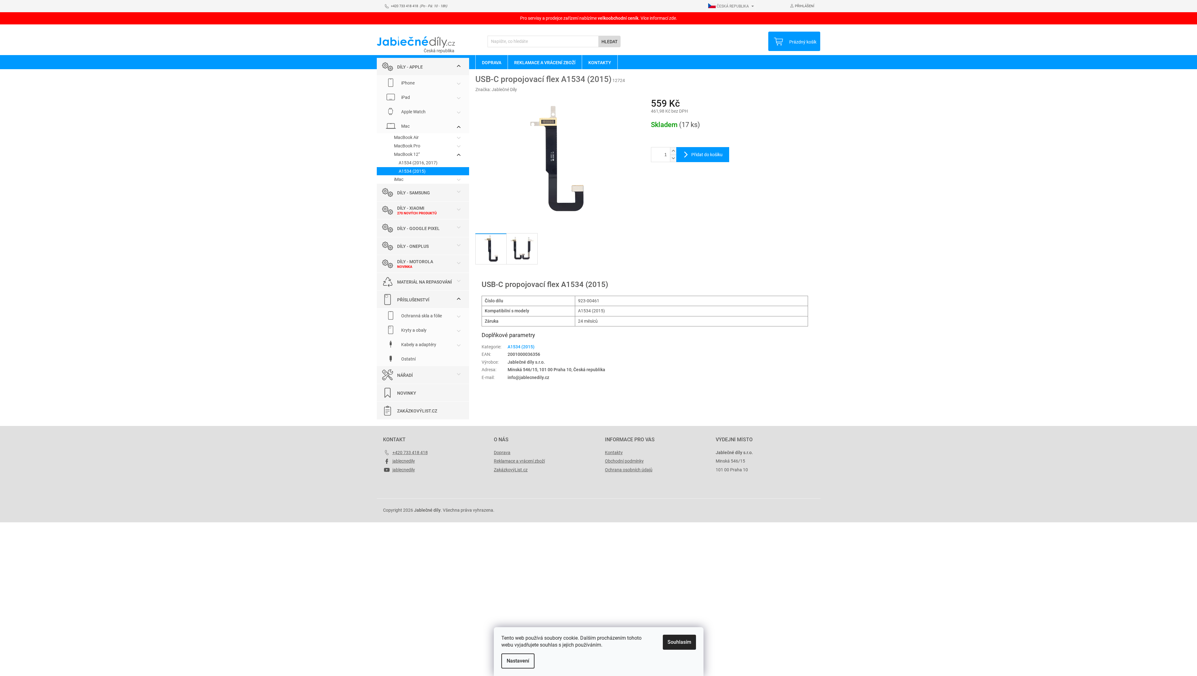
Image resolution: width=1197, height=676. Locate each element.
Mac (405, 126)
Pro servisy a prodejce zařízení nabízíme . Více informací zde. (598, 18)
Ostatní (408, 358)
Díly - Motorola (415, 261)
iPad (405, 97)
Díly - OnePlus (413, 246)
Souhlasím (679, 642)
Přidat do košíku (707, 154)
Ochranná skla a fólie (421, 315)
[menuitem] (491, 62)
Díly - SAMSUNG (413, 192)
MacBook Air (406, 137)
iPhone (407, 82)
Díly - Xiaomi (410, 208)
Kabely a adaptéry (418, 344)
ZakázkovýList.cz (417, 410)
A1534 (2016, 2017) (418, 162)
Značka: (496, 89)
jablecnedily (403, 460)
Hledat (609, 41)
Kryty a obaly (413, 330)
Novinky (406, 393)
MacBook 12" (407, 154)
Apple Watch (413, 111)
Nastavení (518, 661)
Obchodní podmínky (624, 460)
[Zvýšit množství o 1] (673, 151)
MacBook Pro (407, 145)
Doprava (502, 452)
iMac (398, 179)
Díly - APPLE (410, 66)
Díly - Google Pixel (418, 228)
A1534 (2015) (412, 171)
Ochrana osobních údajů (628, 469)
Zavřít (684, 182)
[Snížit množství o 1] (673, 158)
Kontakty (614, 452)
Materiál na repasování (424, 281)
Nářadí (405, 375)
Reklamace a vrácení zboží (519, 460)
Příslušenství (413, 299)
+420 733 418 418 (410, 452)
